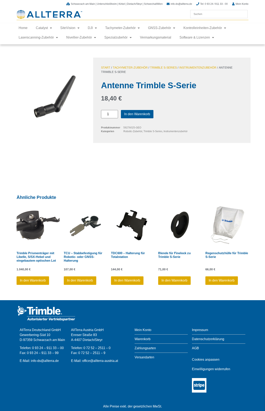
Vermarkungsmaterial (155, 37)
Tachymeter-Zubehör (120, 28)
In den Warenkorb (137, 114)
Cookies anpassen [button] (205, 359)
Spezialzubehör (116, 37)
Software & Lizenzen (194, 37)
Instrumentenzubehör (197, 67)
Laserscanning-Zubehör (36, 37)
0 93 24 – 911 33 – (41, 353)
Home (23, 28)
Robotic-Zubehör (132, 131)
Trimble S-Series (163, 67)
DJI (90, 28)
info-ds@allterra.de (45, 361)
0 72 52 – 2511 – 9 (91, 353)
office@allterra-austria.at (100, 361)
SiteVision (67, 28)
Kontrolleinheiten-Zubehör (202, 28)
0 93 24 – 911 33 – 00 (48, 348)
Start (105, 67)
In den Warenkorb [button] (33, 280)
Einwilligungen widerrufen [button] (211, 369)
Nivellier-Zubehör (79, 37)
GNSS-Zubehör (159, 28)
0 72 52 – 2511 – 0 (97, 348)
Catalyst (42, 28)
